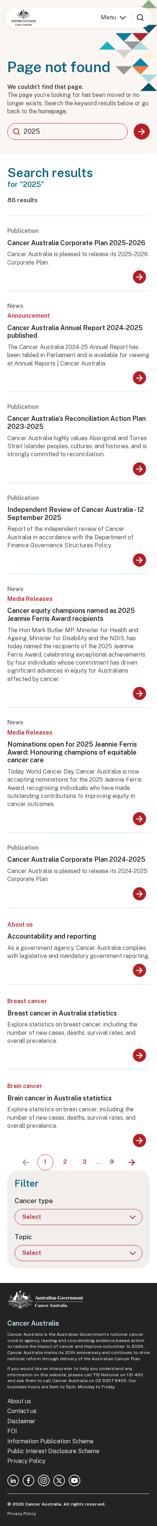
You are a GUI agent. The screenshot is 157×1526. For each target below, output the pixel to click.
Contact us (22, 1411)
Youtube (74, 1480)
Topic (23, 1237)
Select (31, 1216)
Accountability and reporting (51, 936)
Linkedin (13, 1480)
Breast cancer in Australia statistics (62, 1013)
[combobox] (67, 132)
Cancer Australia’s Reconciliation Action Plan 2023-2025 (76, 422)
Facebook (28, 1480)
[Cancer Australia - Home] (23, 17)
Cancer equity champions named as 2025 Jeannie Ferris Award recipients (71, 614)
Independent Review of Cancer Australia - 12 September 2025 (75, 513)
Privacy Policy (26, 1460)
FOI (12, 1431)
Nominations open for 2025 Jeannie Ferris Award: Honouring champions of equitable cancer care (72, 752)
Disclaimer (21, 1421)
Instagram (44, 1480)
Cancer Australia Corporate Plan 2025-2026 (76, 243)
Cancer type (34, 1201)
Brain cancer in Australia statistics (59, 1098)
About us (19, 1401)
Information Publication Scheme (50, 1441)
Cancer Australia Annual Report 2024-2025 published (75, 332)
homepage (52, 111)
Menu (108, 17)
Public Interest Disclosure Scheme (53, 1451)
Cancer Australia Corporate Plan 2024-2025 (76, 859)
